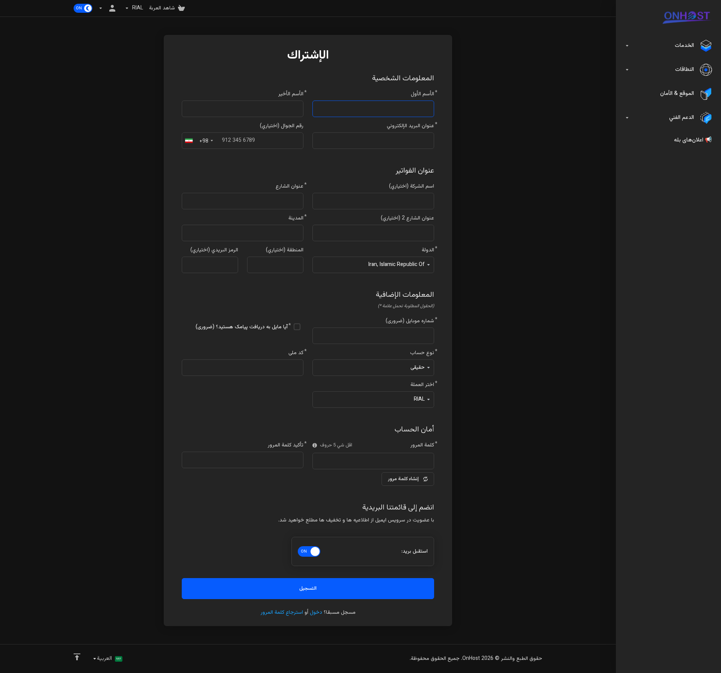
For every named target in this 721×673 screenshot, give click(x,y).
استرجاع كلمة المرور (282, 612)
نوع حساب (422, 353)
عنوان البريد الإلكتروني (410, 126)
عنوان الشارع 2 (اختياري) (407, 218)
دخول (316, 612)
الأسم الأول (422, 94)
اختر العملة (422, 385)
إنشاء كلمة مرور (403, 479)
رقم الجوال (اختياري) (281, 126)
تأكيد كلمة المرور (285, 445)
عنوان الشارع (289, 186)
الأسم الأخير (290, 94)
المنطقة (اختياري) (284, 250)
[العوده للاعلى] (77, 656)
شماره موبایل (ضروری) (410, 321)
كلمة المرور (422, 445)
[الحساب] (108, 8)
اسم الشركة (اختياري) (411, 186)
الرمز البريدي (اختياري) (214, 250)
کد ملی (295, 353)
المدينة (295, 218)
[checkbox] (297, 326)
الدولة (428, 250)
